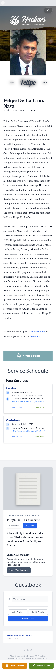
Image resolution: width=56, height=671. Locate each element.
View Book (14, 525)
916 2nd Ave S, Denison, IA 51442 (28, 401)
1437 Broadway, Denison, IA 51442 (28, 431)
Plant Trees (39, 407)
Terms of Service (36, 658)
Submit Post (28, 618)
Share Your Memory (18, 570)
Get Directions (16, 407)
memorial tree (38, 331)
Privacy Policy (20, 658)
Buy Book (30, 525)
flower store (36, 336)
